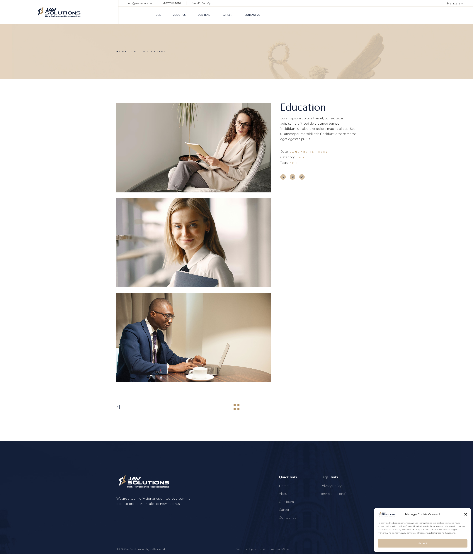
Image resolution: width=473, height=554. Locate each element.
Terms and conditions (337, 494)
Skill (295, 163)
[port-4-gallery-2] (193, 242)
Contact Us (287, 517)
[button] (465, 514)
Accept (422, 543)
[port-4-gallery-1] (193, 147)
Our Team (286, 502)
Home (283, 486)
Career (284, 509)
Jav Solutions (133, 549)
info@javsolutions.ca (140, 3)
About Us (286, 494)
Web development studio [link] (251, 549)
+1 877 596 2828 (172, 3)
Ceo (301, 157)
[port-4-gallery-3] (193, 337)
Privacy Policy (331, 486)
